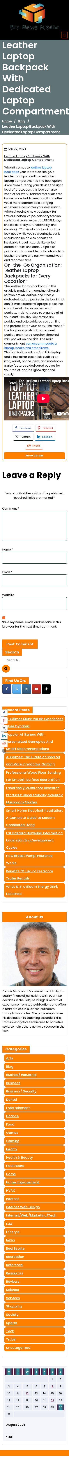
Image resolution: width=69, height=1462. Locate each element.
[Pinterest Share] (4, 720)
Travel (11, 1339)
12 (27, 1393)
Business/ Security (21, 1091)
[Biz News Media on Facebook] (6, 689)
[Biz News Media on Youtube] (36, 689)
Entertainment (18, 1108)
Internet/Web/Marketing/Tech (31, 1215)
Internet (12, 1198)
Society (12, 1314)
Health (11, 1149)
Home (7, 121)
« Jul (9, 1437)
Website (8, 595)
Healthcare (15, 1165)
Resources (14, 1273)
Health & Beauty (19, 1157)
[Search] (6, 669)
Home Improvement (22, 1182)
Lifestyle (13, 1232)
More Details (34, 455)
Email (7, 572)
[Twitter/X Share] (4, 728)
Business (13, 1083)
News (10, 1240)
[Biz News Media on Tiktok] (46, 689)
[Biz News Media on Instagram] (26, 689)
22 (52, 1400)
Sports (11, 1323)
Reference (14, 1265)
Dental (11, 1099)
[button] (4, 751)
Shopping (14, 1306)
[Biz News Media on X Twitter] (16, 689)
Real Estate (15, 1248)
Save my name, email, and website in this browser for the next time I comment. (31, 624)
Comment (10, 508)
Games (12, 1132)
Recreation (15, 1256)
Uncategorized (18, 1347)
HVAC (10, 1190)
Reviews (12, 1281)
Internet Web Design (23, 1207)
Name (7, 549)
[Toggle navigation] (64, 35)
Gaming (12, 1141)
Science (12, 1289)
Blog (21, 121)
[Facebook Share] (4, 713)
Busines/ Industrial (21, 1074)
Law (9, 1223)
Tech (10, 1331)
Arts (9, 1058)
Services (13, 1298)
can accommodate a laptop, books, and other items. (30, 345)
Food (10, 1124)
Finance (12, 1116)
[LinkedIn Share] (4, 736)
